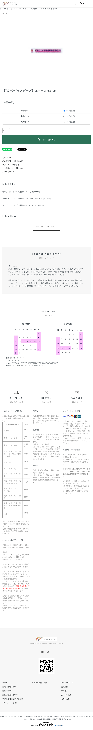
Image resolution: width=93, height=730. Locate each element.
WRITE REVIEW (45, 226)
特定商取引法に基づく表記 (12, 161)
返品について (7, 157)
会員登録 (64, 686)
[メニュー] (89, 3)
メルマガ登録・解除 (39, 682)
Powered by (34, 725)
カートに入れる (49, 139)
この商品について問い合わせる (14, 168)
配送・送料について (10, 686)
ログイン (64, 690)
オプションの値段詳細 (10, 164)
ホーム (4, 13)
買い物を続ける (8, 171)
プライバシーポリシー (10, 703)
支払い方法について (10, 695)
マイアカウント (67, 682)
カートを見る (66, 695)
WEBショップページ (24, 365)
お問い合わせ (66, 699)
